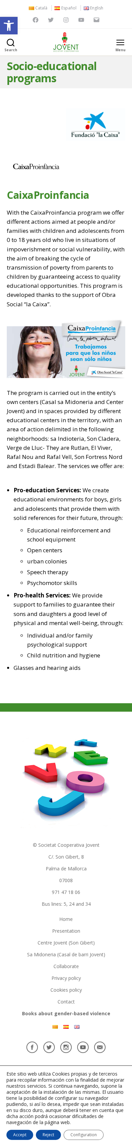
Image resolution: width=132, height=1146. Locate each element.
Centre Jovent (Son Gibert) (66, 942)
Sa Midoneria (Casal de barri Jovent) (66, 954)
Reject (48, 1135)
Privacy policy (66, 978)
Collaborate (66, 966)
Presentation (66, 931)
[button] (9, 25)
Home (66, 919)
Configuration (83, 1135)
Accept (19, 1135)
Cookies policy (66, 990)
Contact (66, 1001)
